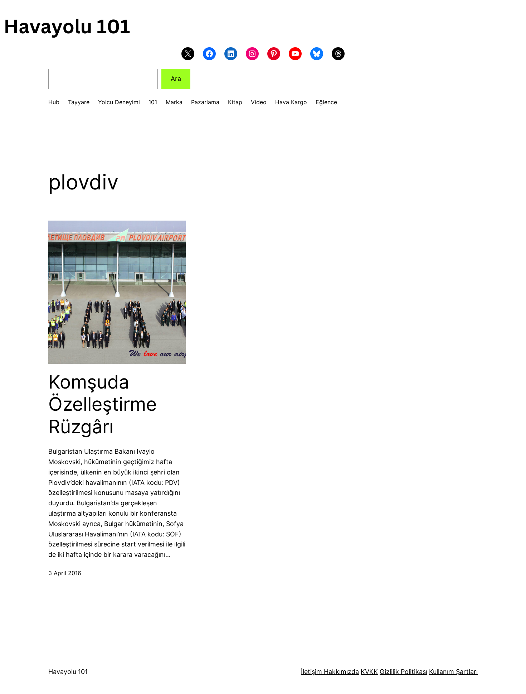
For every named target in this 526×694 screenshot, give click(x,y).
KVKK (369, 671)
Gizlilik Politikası (403, 671)
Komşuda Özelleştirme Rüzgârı (102, 404)
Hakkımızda (340, 671)
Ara (176, 78)
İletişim (311, 671)
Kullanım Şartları (453, 671)
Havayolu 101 (68, 671)
